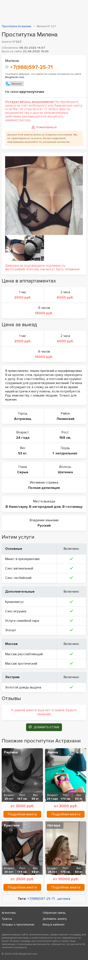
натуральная (66, 453)
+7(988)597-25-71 (31, 67)
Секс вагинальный (19, 568)
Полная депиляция (44, 488)
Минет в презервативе (22, 559)
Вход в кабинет (54, 924)
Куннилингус (14, 602)
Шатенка (65, 472)
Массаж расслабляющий (24, 654)
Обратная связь (54, 913)
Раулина (11, 752)
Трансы (7, 919)
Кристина (11, 825)
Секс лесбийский (18, 578)
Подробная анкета (22, 814)
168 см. (65, 438)
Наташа (53, 825)
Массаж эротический (21, 663)
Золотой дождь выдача (23, 687)
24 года (22, 438)
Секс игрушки (15, 611)
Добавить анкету (55, 919)
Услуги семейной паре (22, 621)
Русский (44, 525)
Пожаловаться (46, 127)
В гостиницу (72, 507)
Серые (22, 472)
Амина (52, 752)
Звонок (16, 84)
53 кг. (22, 453)
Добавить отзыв (46, 727)
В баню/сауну (16, 507)
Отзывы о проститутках (18, 924)
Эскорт (10, 630)
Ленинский (65, 419)
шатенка (63, 899)
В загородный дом (45, 507)
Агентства (9, 913)
